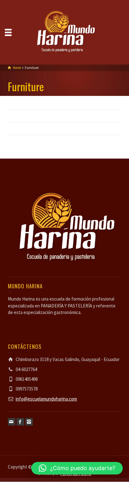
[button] (77, 468)
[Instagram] (29, 422)
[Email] (11, 422)
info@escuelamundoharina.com (46, 399)
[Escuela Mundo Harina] (64, 32)
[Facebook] (20, 422)
